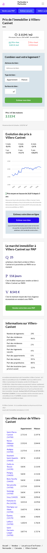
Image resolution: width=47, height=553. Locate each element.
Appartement (12, 80)
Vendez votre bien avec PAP (23, 308)
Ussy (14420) (12, 497)
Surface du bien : (11, 86)
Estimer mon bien (23, 220)
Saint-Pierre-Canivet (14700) (12, 434)
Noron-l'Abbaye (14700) (10, 443)
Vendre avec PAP (8, 11)
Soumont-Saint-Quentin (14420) (12, 458)
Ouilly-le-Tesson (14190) (10, 466)
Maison (24, 80)
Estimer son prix (26, 11)
